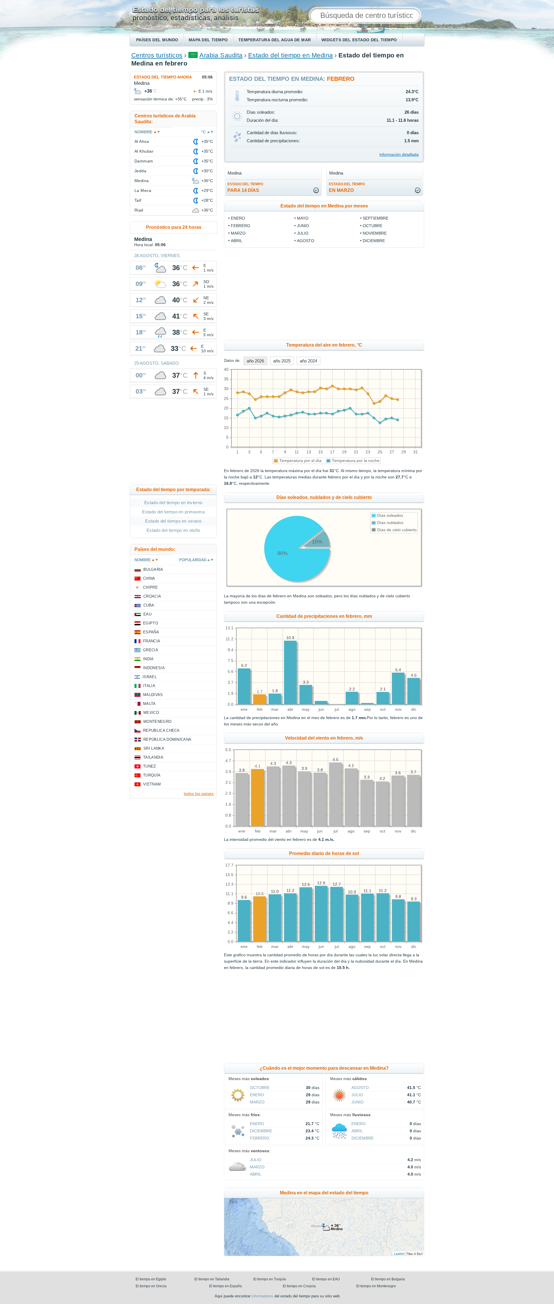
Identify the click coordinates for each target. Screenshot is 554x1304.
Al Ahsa (141, 141)
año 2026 (255, 360)
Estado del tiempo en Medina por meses (324, 205)
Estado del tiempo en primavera (173, 511)
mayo (302, 218)
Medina (141, 180)
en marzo (347, 187)
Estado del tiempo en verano (173, 521)
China (149, 578)
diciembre (374, 240)
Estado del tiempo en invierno (173, 502)
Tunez (149, 766)
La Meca (142, 190)
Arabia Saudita (221, 55)
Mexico (151, 712)
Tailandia (153, 757)
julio (302, 233)
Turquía (151, 775)
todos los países (199, 793)
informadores (262, 1296)
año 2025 (282, 360)
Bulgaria (153, 569)
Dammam (143, 161)
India (148, 659)
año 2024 (308, 360)
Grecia (150, 650)
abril (236, 240)
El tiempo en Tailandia (211, 1279)
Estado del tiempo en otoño (173, 530)
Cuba (148, 605)
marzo (238, 233)
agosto (305, 240)
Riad (138, 210)
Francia (151, 641)
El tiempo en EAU (326, 1279)
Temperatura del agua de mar (274, 40)
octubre (372, 225)
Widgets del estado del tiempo (359, 40)
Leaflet (399, 1253)
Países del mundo (157, 40)
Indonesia (154, 668)
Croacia (152, 596)
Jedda (140, 171)
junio (303, 225)
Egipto (150, 623)
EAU (147, 614)
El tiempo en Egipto (151, 1279)
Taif (137, 200)
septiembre (375, 218)
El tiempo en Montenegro (376, 1286)
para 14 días (245, 187)
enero (238, 218)
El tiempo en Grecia (151, 1286)
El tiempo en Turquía (269, 1279)
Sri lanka (153, 748)
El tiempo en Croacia (299, 1286)
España (151, 632)
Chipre (150, 587)
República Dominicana (167, 739)
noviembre (375, 233)
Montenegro (157, 721)
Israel (150, 677)
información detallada (399, 154)
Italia (149, 686)
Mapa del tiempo (208, 40)
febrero (240, 225)
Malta (149, 703)
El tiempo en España (225, 1286)
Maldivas (153, 695)
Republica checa (161, 730)
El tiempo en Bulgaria (388, 1279)
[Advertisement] (371, 293)
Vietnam (152, 784)
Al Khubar (144, 151)
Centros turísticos (157, 55)
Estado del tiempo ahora (163, 77)
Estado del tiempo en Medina (290, 55)
